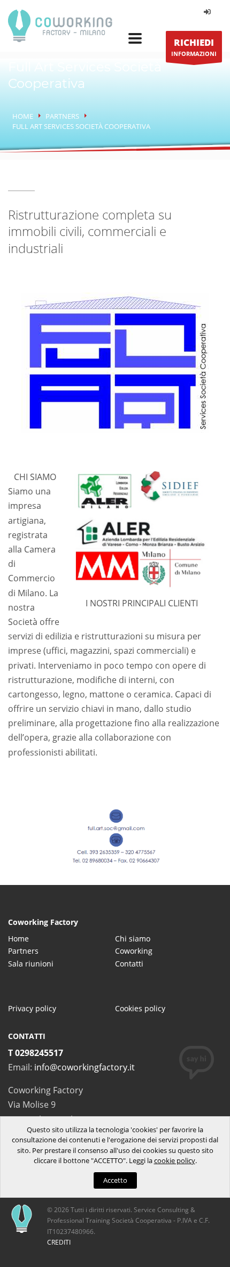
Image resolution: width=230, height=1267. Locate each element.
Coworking (133, 951)
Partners (62, 116)
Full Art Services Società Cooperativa (81, 126)
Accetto (115, 1180)
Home (22, 116)
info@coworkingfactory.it (84, 1067)
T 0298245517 (35, 1053)
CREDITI (59, 1242)
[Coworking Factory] (60, 24)
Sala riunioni (30, 964)
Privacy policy (32, 1008)
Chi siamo (132, 938)
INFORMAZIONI (194, 47)
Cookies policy (140, 1008)
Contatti (129, 964)
